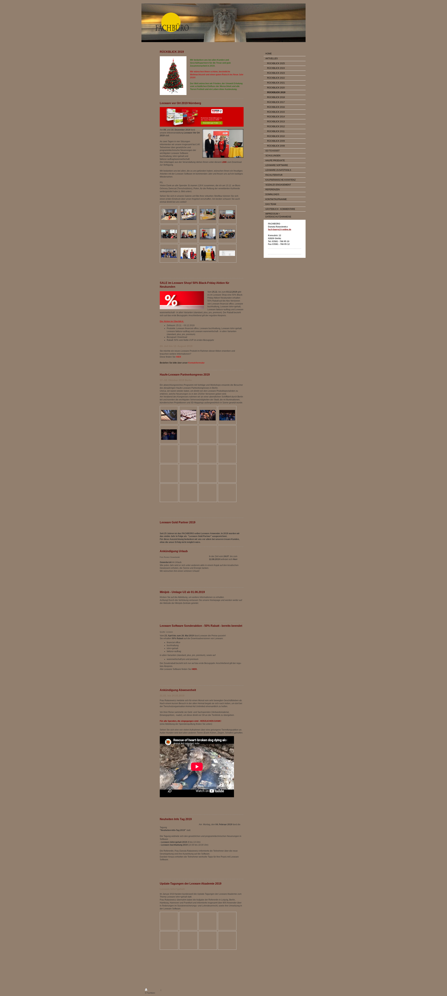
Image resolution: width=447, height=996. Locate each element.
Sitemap (165, 990)
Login (300, 989)
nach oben (236, 270)
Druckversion (154, 990)
